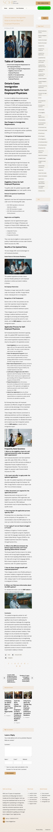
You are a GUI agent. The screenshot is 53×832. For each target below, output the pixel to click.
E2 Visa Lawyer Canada (42, 130)
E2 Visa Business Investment (41, 106)
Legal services (41, 179)
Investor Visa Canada (42, 173)
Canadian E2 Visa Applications (41, 70)
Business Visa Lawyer (42, 43)
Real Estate (44, 797)
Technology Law (46, 799)
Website (25, 759)
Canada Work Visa (41, 57)
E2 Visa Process (41, 133)
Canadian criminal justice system (41, 61)
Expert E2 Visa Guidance (42, 155)
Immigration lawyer (42, 158)
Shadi (9, 654)
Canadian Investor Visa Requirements (42, 86)
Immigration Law (46, 801)
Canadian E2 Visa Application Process (42, 66)
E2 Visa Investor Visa (42, 127)
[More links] (26, 8)
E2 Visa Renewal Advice (42, 142)
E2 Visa (39, 97)
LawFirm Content (33, 797)
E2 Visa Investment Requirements (41, 123)
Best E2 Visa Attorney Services (42, 32)
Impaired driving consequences (41, 166)
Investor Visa (40, 170)
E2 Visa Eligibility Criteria (41, 116)
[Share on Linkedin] (24, 663)
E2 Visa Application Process (42, 101)
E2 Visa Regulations (42, 139)
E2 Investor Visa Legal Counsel (42, 94)
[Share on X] (11, 663)
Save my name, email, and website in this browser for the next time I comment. (17, 768)
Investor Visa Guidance (42, 176)
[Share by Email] (20, 666)
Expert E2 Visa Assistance (41, 151)
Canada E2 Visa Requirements (41, 54)
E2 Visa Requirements (42, 145)
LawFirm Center (33, 793)
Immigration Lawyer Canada (42, 162)
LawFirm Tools (32, 795)
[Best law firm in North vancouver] (11, 2)
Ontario (16, 100)
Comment (8, 744)
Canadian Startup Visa (42, 90)
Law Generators (33, 799)
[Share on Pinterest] (15, 663)
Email (16, 759)
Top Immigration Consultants (41, 187)
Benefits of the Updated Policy (16, 75)
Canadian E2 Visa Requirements (41, 75)
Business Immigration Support (42, 36)
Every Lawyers (45, 793)
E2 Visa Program (41, 136)
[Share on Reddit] (18, 663)
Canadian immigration (42, 78)
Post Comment (10, 773)
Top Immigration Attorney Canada (41, 182)
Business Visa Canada (42, 40)
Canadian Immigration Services (42, 82)
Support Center (32, 803)
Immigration (10, 657)
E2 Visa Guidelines (41, 120)
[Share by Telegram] (16, 666)
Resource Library (33, 801)
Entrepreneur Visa (41, 148)
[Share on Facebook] (8, 663)
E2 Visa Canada (41, 109)
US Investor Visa (41, 190)
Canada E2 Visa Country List (41, 49)
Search (44, 18)
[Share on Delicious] (21, 663)
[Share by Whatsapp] (28, 663)
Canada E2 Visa (41, 45)
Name (6, 759)
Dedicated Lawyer (46, 795)
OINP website (17, 321)
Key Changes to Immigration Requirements (19, 68)
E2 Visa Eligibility (41, 112)
